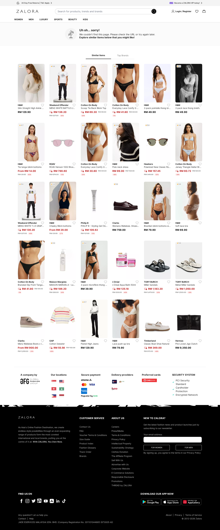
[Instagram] (27, 501)
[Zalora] (27, 11)
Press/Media (117, 431)
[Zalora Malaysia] (62, 382)
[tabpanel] (110, 208)
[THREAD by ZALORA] (40, 501)
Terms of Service (193, 515)
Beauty (72, 19)
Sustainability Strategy (122, 447)
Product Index (86, 443)
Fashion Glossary (87, 447)
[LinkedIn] (58, 501)
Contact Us (84, 426)
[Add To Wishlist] (42, 105)
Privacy (178, 515)
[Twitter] (34, 501)
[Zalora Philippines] (54, 396)
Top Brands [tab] (122, 55)
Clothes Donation (119, 452)
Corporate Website (120, 468)
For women (156, 447)
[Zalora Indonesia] (62, 396)
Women (18, 19)
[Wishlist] (197, 11)
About (169, 515)
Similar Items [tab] (98, 55)
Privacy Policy (118, 439)
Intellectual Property (121, 443)
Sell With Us (117, 460)
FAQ (81, 431)
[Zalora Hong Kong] (54, 389)
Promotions (116, 481)
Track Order (85, 452)
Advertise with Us (120, 464)
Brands (82, 456)
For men (189, 447)
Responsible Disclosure (122, 477)
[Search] (153, 11)
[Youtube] (46, 501)
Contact (22, 518)
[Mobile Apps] (52, 501)
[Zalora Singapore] (54, 382)
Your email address (153, 434)
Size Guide (84, 439)
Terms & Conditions (120, 435)
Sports (58, 19)
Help (31, 518)
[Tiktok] (83, 501)
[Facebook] (21, 501)
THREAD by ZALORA (121, 485)
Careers (115, 426)
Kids (85, 19)
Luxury (44, 19)
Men (31, 19)
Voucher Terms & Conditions (93, 435)
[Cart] (204, 11)
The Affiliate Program (121, 456)
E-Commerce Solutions (122, 473)
